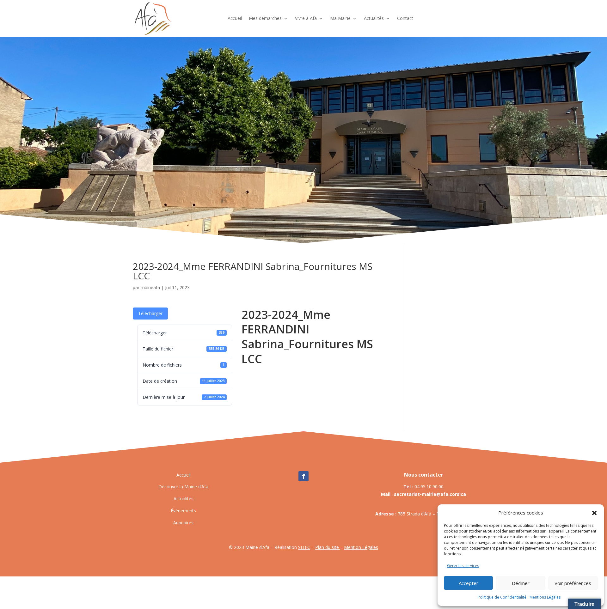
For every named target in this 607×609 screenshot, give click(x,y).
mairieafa (150, 287)
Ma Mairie (340, 18)
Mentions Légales (545, 597)
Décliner (521, 583)
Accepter (468, 583)
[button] (594, 513)
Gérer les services (463, 565)
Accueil (235, 18)
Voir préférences (573, 583)
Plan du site (327, 547)
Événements (183, 511)
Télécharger (150, 313)
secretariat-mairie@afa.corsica (430, 494)
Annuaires (183, 523)
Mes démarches (265, 18)
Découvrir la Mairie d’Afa (183, 487)
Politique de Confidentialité (502, 597)
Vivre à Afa (306, 18)
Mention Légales (361, 547)
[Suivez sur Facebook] (303, 476)
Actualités (374, 18)
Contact (405, 18)
